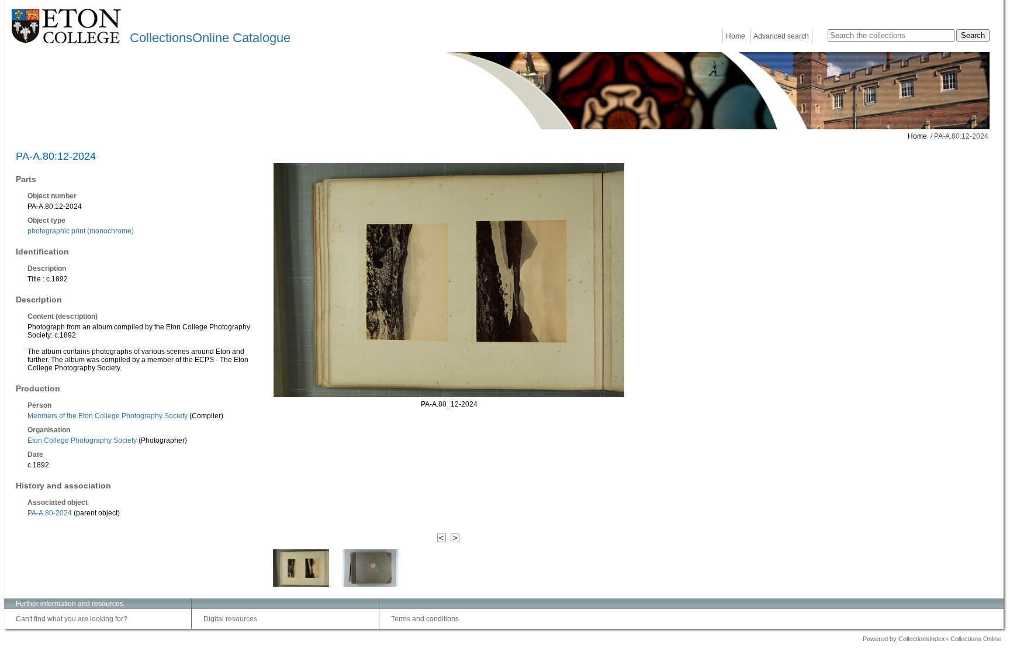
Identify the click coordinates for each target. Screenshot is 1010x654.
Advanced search (781, 36)
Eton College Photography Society (82, 440)
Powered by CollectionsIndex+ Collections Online (932, 638)
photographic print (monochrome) (80, 231)
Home (735, 36)
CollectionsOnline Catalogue (210, 37)
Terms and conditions (425, 619)
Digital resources (230, 619)
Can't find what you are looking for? (71, 619)
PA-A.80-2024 (49, 513)
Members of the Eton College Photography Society (107, 416)
